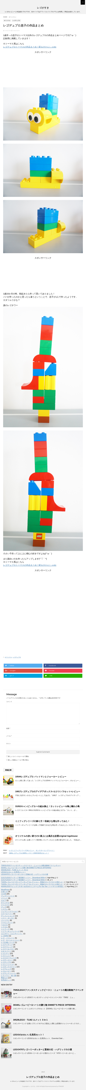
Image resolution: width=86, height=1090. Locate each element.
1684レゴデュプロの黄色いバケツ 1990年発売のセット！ (29, 853)
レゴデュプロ (17, 657)
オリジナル (8, 657)
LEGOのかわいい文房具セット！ (13, 872)
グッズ (3, 907)
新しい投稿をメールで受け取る (18, 760)
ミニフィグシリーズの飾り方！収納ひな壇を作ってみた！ (42, 821)
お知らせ (4, 892)
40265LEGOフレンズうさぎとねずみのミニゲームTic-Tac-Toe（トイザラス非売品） (32, 886)
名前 (8, 728)
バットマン (5, 920)
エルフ (3, 900)
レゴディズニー (7, 960)
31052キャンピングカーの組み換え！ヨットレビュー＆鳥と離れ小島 (47, 806)
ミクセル (4, 927)
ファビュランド (7, 922)
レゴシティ (5, 953)
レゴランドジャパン (8, 973)
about (43, 1072)
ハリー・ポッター (7, 918)
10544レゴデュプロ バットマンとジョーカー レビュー (40, 776)
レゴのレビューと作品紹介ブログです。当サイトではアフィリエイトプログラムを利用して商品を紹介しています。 (43, 1081)
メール (9, 736)
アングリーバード (7, 896)
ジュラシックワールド (9, 911)
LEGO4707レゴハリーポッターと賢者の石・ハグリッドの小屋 (24, 874)
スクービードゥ (7, 914)
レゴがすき (43, 7)
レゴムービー (6, 971)
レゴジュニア (6, 956)
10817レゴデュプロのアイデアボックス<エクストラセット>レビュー (47, 791)
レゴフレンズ (6, 969)
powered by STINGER (57, 1086)
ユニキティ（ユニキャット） (12, 934)
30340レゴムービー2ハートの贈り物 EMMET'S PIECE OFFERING (26, 868)
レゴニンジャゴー (7, 964)
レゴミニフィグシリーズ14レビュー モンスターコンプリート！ (32, 850)
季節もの (4, 978)
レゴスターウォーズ (8, 958)
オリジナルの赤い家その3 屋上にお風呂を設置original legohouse (46, 836)
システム (4, 909)
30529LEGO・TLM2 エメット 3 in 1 (14, 870)
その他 (3, 894)
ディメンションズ (7, 916)
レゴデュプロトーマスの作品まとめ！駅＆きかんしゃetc (29, 47)
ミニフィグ (5, 929)
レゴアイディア (7, 945)
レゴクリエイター (7, 949)
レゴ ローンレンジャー (10, 940)
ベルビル (4, 925)
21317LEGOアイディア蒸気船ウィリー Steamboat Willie (23, 878)
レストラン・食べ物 (8, 976)
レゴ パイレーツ (7, 938)
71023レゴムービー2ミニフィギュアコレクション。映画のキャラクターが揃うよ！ (32, 882)
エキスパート (6, 951)
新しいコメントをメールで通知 (18, 756)
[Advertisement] (43, 70)
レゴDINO (5, 936)
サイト (8, 743)
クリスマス (5, 905)
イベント (4, 898)
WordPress (5, 890)
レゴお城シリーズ (7, 942)
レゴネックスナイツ (8, 967)
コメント (9, 701)
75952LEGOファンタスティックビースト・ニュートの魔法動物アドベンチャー (31, 865)
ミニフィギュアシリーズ (10, 931)
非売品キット (6, 980)
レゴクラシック (7, 947)
